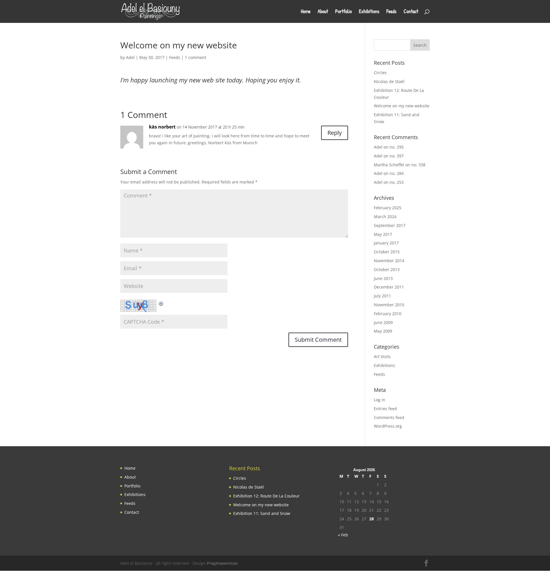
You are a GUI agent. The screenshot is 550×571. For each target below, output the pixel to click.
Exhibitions (369, 12)
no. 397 (397, 156)
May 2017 (383, 234)
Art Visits (382, 356)
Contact (411, 12)
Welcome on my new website (401, 105)
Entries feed (385, 408)
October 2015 (387, 251)
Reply (334, 133)
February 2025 (387, 207)
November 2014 (389, 260)
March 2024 (385, 216)
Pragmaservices (222, 563)
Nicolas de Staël (389, 81)
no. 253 (397, 182)
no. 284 (397, 173)
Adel (130, 57)
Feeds (391, 12)
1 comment (195, 57)
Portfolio (343, 12)
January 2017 (386, 243)
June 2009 (383, 322)
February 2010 (387, 313)
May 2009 (383, 331)
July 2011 (382, 296)
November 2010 (389, 304)
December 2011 (389, 287)
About (323, 12)
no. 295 (397, 147)
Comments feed (389, 417)
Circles (380, 72)
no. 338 (418, 164)
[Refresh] (161, 303)
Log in (379, 399)
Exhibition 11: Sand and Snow (261, 513)
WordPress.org (388, 426)
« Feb (343, 535)
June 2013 (383, 278)
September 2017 (389, 225)
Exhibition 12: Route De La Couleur (266, 496)
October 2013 (387, 269)
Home (306, 12)
